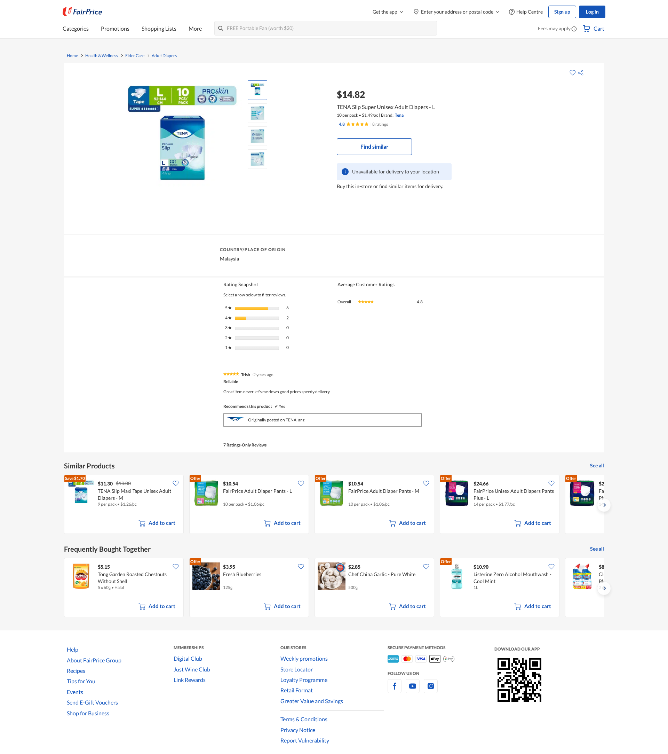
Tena (399, 115)
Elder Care (134, 56)
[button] (574, 29)
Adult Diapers (164, 56)
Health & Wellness (101, 56)
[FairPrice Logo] (82, 11)
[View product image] (257, 90)
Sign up (562, 12)
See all (597, 465)
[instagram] (431, 690)
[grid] (334, 505)
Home (72, 56)
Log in (592, 12)
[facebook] (394, 690)
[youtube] (413, 690)
